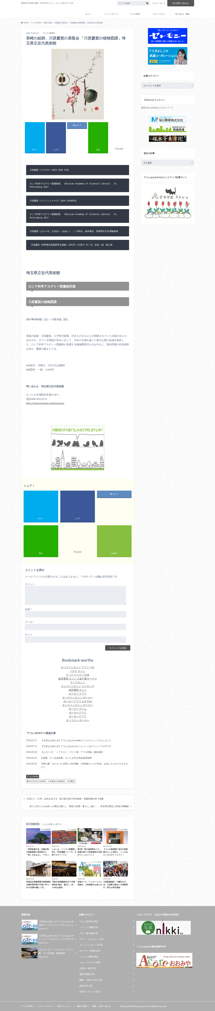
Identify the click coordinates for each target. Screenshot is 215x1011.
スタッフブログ (159, 14)
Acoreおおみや (33, 12)
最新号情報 (87, 974)
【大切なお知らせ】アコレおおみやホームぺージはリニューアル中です (76, 746)
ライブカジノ (77, 682)
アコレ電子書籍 (88, 933)
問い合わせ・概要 (182, 14)
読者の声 (85, 985)
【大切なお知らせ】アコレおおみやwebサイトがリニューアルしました (76, 740)
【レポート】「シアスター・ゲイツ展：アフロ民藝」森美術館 (72, 752)
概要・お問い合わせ (90, 980)
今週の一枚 (87, 968)
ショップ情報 (88, 956)
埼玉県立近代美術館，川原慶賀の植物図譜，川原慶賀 (51, 781)
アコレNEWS (135, 14)
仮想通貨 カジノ (78, 689)
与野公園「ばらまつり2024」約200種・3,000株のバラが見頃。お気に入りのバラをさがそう (84, 765)
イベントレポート (90, 945)
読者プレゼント (89, 991)
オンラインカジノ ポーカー (77, 697)
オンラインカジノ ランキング (77, 686)
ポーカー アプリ (78, 693)
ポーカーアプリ (77, 712)
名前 (28, 609)
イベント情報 (89, 927)
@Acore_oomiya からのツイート (157, 107)
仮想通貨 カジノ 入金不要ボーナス (77, 678)
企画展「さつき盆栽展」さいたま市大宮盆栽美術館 (66, 757)
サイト (28, 634)
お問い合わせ (182, 3)
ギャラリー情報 (89, 950)
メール (29, 621)
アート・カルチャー (91, 939)
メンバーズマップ (111, 14)
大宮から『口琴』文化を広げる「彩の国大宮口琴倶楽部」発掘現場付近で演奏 (65, 798)
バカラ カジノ (77, 670)
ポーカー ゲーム (78, 708)
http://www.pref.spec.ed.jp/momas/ (45, 403)
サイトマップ (159, 3)
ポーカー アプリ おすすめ (77, 701)
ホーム (88, 14)
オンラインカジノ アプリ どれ (77, 667)
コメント (30, 583)
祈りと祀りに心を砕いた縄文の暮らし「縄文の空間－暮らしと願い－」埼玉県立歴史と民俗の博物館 (79, 806)
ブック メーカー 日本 (77, 674)
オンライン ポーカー (77, 720)
